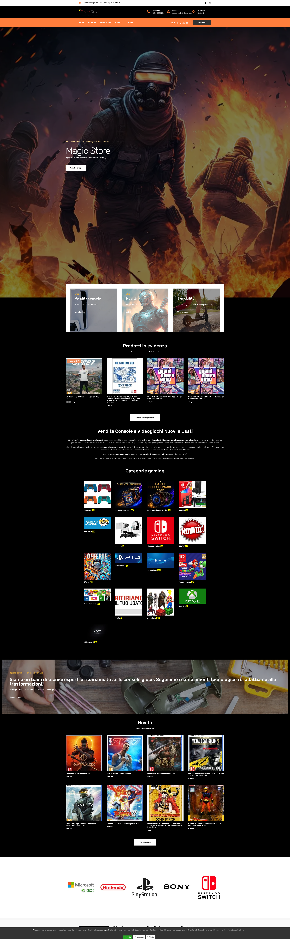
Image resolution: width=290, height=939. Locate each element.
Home (81, 23)
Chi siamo (92, 23)
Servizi (120, 23)
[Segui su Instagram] (209, 3)
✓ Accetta (127, 937)
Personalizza (139, 937)
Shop (102, 23)
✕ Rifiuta (150, 937)
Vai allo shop (75, 168)
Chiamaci (202, 22)
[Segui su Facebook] (205, 3)
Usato (111, 23)
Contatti (132, 23)
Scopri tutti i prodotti (145, 418)
